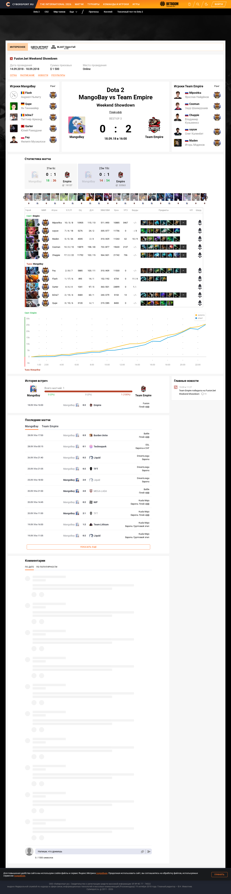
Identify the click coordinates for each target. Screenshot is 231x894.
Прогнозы (94, 11)
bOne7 (55, 295)
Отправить (149, 851)
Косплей (108, 11)
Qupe (54, 303)
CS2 (47, 11)
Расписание (27, 75)
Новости (43, 75)
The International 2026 (55, 4)
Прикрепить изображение (142, 851)
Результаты (58, 75)
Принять (219, 874)
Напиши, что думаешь (50, 851)
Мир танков (59, 11)
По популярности (46, 567)
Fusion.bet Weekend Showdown (35, 58)
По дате (29, 567)
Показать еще (88, 547)
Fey (54, 270)
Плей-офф (115, 112)
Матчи (79, 4)
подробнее (101, 873)
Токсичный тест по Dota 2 (130, 11)
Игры (136, 4)
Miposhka (57, 222)
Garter (55, 287)
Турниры (93, 4)
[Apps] (189, 4)
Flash (54, 278)
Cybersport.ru (93, 889)
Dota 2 (36, 11)
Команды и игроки (116, 4)
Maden (55, 239)
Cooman (56, 247)
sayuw (55, 230)
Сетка (13, 75)
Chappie (56, 255)
